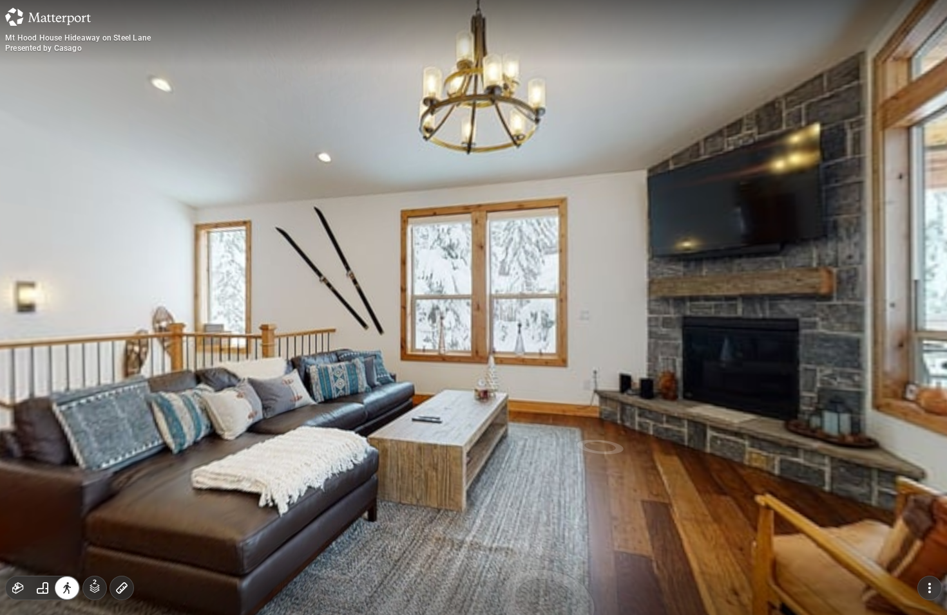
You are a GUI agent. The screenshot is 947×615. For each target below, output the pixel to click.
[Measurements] (122, 588)
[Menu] (929, 588)
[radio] (18, 588)
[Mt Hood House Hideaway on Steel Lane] (473, 307)
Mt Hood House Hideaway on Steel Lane (78, 37)
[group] (42, 588)
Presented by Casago (43, 48)
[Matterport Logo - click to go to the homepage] (48, 16)
